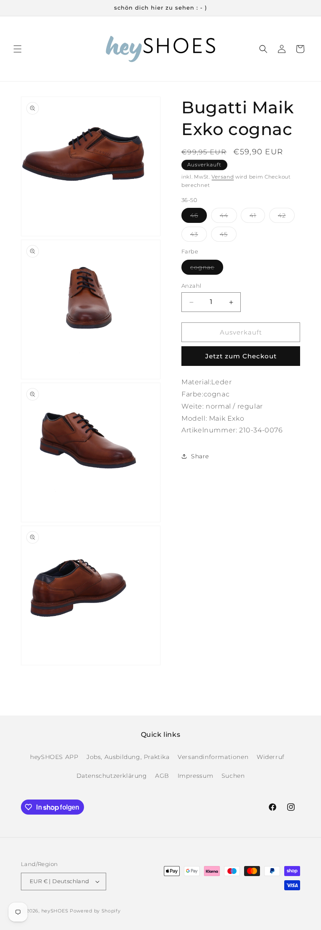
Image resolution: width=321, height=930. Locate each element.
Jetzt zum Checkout (241, 356)
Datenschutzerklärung (111, 775)
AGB (162, 775)
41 (257, 217)
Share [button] (200, 456)
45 (228, 236)
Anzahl (191, 285)
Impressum (195, 775)
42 (286, 217)
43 (198, 236)
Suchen (233, 775)
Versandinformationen (213, 757)
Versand (222, 177)
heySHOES (55, 911)
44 (228, 217)
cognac (206, 269)
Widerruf (271, 757)
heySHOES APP (54, 757)
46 (198, 217)
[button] (17, 49)
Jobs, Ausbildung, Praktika (128, 757)
